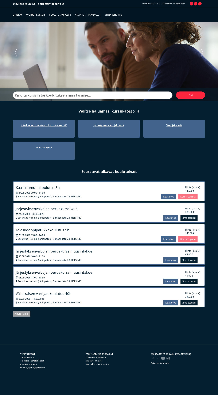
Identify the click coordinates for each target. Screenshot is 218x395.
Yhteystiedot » (27, 357)
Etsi (191, 95)
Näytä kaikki (21, 313)
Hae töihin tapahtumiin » (97, 364)
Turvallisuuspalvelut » (96, 357)
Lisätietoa (168, 196)
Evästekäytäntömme (160, 363)
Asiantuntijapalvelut (88, 14)
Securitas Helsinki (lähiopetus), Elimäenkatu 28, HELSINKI (49, 196)
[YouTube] (163, 358)
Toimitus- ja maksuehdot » (33, 360)
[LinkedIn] (158, 358)
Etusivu (17, 14)
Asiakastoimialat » (94, 360)
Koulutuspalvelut (60, 14)
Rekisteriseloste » (28, 364)
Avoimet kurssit (35, 14)
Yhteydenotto (113, 14)
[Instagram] (168, 358)
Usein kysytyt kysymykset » (32, 367)
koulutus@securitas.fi (177, 4)
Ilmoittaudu (189, 217)
